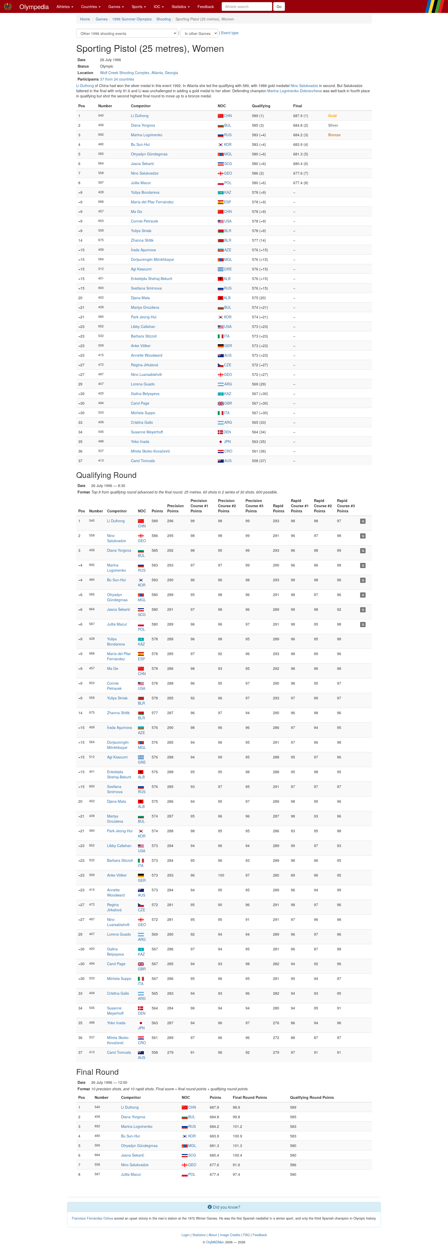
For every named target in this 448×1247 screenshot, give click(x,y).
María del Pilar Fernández (152, 201)
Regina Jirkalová (144, 364)
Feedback (206, 6)
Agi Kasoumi (141, 268)
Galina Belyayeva (145, 393)
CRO (228, 451)
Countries (89, 6)
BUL (227, 125)
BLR (227, 230)
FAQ (246, 1234)
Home (85, 19)
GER (228, 345)
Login (185, 1234)
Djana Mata (140, 297)
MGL (228, 153)
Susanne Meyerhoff (147, 431)
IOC (157, 6)
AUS (228, 355)
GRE (228, 268)
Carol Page (140, 403)
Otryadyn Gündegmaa (149, 153)
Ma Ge (136, 211)
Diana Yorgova (143, 125)
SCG (228, 163)
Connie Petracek (144, 221)
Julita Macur (141, 182)
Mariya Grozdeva (145, 307)
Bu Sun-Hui (140, 144)
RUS (228, 134)
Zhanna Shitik (142, 240)
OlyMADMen (215, 1242)
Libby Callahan (143, 326)
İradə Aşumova (143, 249)
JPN (227, 441)
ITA (226, 336)
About (212, 1234)
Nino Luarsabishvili (146, 374)
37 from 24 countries (117, 79)
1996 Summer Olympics (132, 19)
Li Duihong (85, 85)
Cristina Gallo (142, 422)
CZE (227, 364)
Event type (230, 32)
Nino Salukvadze (304, 85)
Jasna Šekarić (142, 163)
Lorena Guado (143, 383)
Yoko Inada (140, 441)
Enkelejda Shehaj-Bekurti (151, 278)
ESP (227, 201)
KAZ (227, 192)
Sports (137, 6)
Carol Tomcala (143, 460)
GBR (228, 403)
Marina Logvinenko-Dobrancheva (294, 90)
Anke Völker (141, 345)
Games (114, 6)
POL (228, 182)
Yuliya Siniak (141, 230)
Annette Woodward (146, 355)
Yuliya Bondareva (145, 192)
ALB (227, 278)
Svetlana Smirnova (146, 288)
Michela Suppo (143, 412)
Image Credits (230, 1234)
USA (228, 221)
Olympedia (34, 6)
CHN (228, 115)
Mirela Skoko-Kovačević (150, 451)
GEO (228, 173)
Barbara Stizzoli (144, 336)
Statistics (179, 6)
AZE (227, 249)
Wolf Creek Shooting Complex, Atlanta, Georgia (139, 72)
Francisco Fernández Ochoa (92, 1218)
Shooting (163, 19)
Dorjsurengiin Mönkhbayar (152, 259)
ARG (228, 383)
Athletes (64, 6)
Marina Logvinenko (146, 134)
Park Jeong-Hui (143, 316)
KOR (228, 144)
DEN (227, 431)
